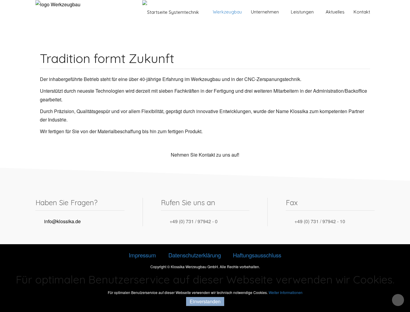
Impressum (142, 255)
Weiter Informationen (286, 292)
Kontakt (362, 12)
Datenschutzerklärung (194, 255)
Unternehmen (265, 12)
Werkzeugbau (227, 12)
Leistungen (302, 12)
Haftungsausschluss (257, 255)
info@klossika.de (62, 221)
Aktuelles (335, 12)
